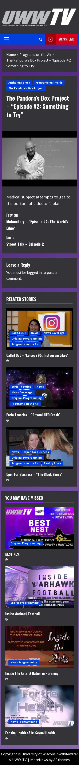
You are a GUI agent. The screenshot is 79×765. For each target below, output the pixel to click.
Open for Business (36, 452)
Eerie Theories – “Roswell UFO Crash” (33, 414)
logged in (34, 272)
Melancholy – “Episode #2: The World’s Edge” (37, 221)
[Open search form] (40, 39)
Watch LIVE (66, 39)
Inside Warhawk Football (22, 613)
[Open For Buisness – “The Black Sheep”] (39, 448)
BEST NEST (13, 554)
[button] (6, 39)
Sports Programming (25, 603)
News (34, 333)
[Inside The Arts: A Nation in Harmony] (39, 647)
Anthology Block (19, 82)
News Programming (24, 662)
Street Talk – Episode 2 (25, 241)
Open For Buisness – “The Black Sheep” (34, 474)
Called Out (19, 333)
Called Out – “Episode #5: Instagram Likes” (37, 355)
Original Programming (27, 338)
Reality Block (52, 463)
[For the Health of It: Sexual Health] (39, 706)
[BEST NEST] (39, 528)
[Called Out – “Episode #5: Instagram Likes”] (39, 329)
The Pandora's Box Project (26, 88)
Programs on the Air (48, 82)
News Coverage (54, 333)
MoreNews (39, 759)
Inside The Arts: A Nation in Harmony (31, 673)
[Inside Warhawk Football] (39, 587)
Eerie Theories (21, 386)
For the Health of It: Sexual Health (30, 732)
